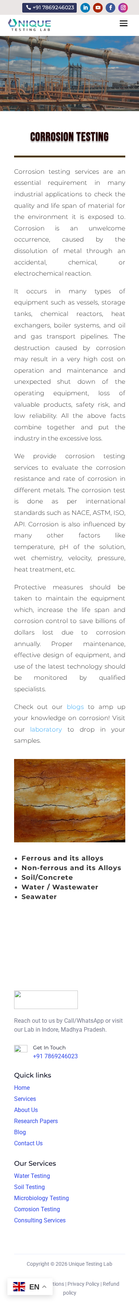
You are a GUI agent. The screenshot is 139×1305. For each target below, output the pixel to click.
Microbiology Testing (41, 1198)
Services (25, 1098)
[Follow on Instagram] (123, 8)
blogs (75, 706)
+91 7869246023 (53, 7)
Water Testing (32, 1175)
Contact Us (28, 1143)
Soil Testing (29, 1187)
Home (22, 1087)
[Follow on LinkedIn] (85, 8)
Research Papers (36, 1121)
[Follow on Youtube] (98, 8)
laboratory (46, 729)
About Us (26, 1109)
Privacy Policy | (84, 1284)
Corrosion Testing (37, 1209)
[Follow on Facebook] (110, 8)
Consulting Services (40, 1220)
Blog (20, 1132)
